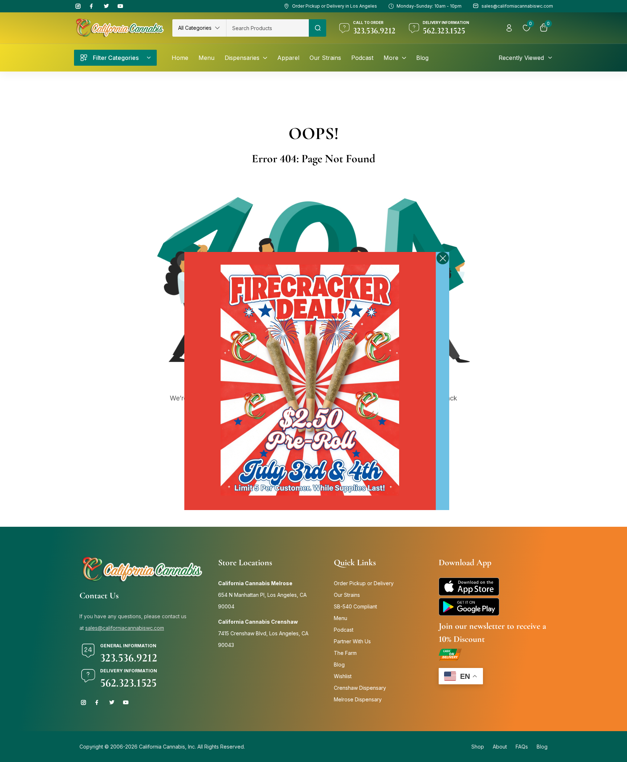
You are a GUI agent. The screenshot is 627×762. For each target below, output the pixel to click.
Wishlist (343, 676)
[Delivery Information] (88, 675)
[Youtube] (120, 6)
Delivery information (446, 22)
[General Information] (88, 650)
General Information (128, 645)
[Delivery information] (414, 28)
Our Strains (347, 595)
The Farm (345, 653)
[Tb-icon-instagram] (78, 6)
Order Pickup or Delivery (364, 583)
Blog (339, 664)
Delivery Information (128, 670)
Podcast (343, 630)
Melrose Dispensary (358, 699)
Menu (340, 618)
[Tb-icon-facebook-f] (92, 6)
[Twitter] (106, 6)
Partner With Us (352, 641)
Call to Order (368, 22)
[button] (199, 28)
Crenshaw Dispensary (360, 688)
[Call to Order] (344, 28)
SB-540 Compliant (355, 606)
